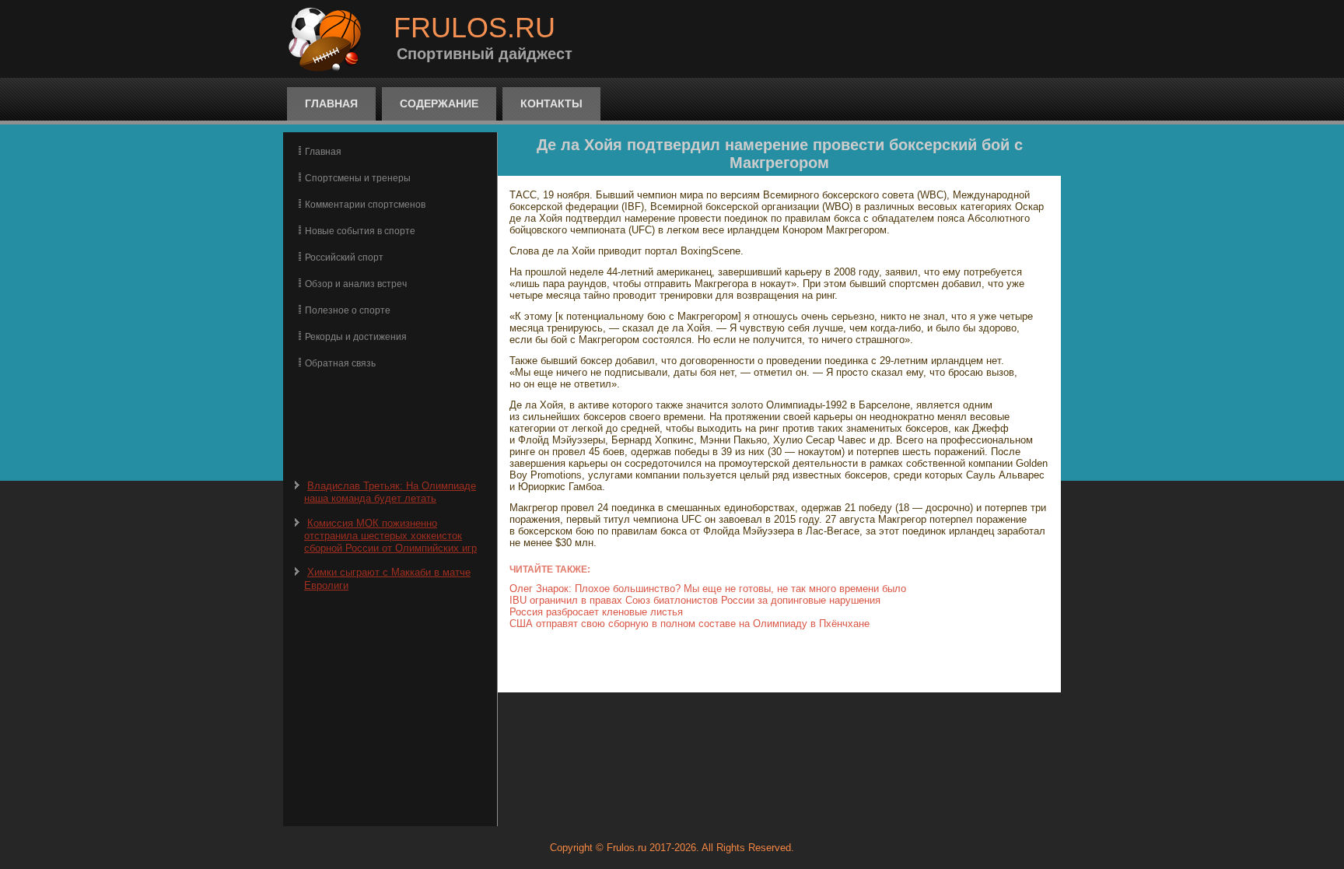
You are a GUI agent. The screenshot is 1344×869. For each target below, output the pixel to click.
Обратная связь (340, 363)
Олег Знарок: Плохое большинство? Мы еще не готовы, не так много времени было (707, 588)
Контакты (551, 103)
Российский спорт (344, 257)
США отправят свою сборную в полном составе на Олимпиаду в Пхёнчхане (689, 623)
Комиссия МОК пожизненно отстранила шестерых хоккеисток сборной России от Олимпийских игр (390, 536)
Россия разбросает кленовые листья (596, 612)
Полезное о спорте (347, 310)
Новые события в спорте (360, 231)
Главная (331, 103)
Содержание (439, 103)
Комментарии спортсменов (365, 204)
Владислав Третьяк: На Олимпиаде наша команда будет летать (390, 492)
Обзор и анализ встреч (356, 284)
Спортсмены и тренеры (358, 178)
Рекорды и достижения (356, 336)
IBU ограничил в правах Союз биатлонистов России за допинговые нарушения (694, 600)
